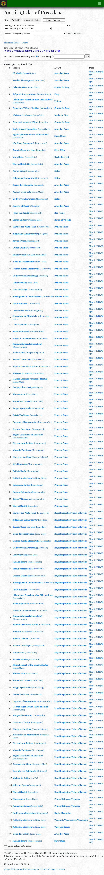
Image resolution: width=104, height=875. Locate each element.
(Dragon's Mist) (39, 764)
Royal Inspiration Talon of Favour (70, 513)
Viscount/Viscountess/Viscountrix (71, 820)
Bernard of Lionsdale (23, 185)
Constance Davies (21, 485)
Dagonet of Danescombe (25, 422)
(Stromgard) (40, 443)
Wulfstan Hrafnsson (22, 115)
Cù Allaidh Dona (20, 73)
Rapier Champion (62, 813)
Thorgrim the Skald (22, 457)
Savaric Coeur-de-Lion (24, 150)
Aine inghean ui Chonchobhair (27, 296)
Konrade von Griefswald (24, 771)
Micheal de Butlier (21, 778)
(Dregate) (43, 178)
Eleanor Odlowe (20, 638)
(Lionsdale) (38, 115)
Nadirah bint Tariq (22, 352)
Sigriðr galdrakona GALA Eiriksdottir (30, 134)
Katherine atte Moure (23, 478)
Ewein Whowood (21, 331)
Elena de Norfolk (21, 834)
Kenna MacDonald (22, 401)
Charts (25, 42)
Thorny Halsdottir (21, 164)
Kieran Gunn (19, 171)
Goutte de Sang (62, 87)
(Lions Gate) (39, 80)
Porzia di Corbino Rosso (24, 338)
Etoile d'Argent (61, 157)
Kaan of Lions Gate (22, 192)
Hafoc (57, 171)
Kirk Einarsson (20, 464)
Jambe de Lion (61, 115)
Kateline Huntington (23, 80)
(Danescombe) (44, 94)
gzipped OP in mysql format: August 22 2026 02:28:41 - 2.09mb (34, 869)
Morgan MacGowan (22, 715)
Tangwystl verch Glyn (23, 387)
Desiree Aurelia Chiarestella (26, 268)
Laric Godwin (19, 282)
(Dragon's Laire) (40, 457)
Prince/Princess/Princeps (67, 799)
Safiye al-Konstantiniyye (24, 94)
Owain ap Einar (20, 247)
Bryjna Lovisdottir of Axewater (28, 434)
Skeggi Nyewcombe (22, 408)
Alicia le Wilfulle (20, 659)
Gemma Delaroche (22, 492)
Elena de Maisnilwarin (23, 261)
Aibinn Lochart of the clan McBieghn (30, 665)
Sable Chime (60, 136)
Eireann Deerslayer (22, 429)
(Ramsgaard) (40, 143)
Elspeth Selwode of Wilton (25, 122)
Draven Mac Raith (21, 310)
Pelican (57, 101)
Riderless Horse (12, 42)
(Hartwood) (33, 659)
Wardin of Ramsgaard (23, 143)
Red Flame (59, 213)
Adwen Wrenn (20, 240)
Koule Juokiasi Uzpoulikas (25, 129)
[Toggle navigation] (99, 3)
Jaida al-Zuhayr (20, 289)
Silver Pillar (59, 150)
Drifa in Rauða (19, 471)
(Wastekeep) (38, 408)
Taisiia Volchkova (21, 415)
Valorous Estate (62, 827)
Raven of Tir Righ (62, 219)
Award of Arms (61, 73)
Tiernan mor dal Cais (23, 443)
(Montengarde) (20, 437)
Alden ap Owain (20, 785)
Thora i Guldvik (20, 506)
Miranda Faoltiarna (22, 450)
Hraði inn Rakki (20, 303)
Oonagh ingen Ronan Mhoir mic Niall (30, 706)
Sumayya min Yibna (22, 764)
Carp (56, 94)
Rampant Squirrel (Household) (27, 344)
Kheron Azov (19, 394)
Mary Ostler (18, 157)
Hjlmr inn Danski (21, 213)
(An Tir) (34, 778)
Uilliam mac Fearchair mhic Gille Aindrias (33, 99)
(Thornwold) (35, 213)
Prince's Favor (61, 226)
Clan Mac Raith (20, 324)
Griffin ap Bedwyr (21, 219)
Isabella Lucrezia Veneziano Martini (30, 378)
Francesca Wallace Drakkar (26, 108)
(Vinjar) (32, 73)
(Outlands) (42, 771)
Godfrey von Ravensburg (25, 199)
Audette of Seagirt (22, 206)
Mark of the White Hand (24, 226)
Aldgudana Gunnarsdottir (25, 178)
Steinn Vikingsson (21, 499)
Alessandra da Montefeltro (26, 316)
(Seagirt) (35, 206)
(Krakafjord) (43, 226)
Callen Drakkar (20, 87)
